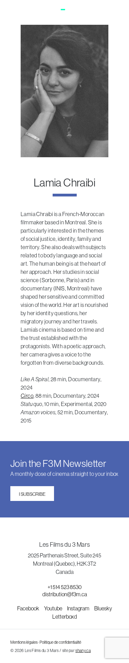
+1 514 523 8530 (64, 587)
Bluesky (103, 608)
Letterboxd (64, 616)
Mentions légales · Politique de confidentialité (45, 642)
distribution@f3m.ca (64, 594)
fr (115, 11)
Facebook (28, 608)
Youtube (53, 608)
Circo (27, 396)
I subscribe (32, 494)
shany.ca (82, 650)
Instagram (78, 608)
